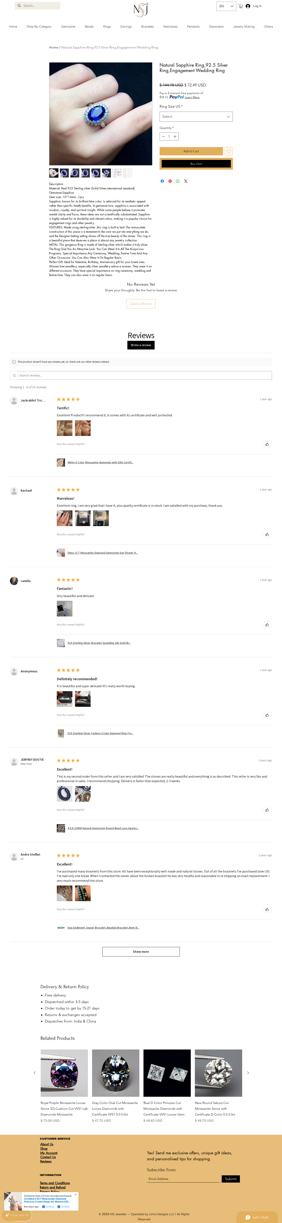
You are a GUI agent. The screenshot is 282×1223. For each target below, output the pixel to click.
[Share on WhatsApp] (177, 181)
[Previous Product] (34, 1072)
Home (53, 47)
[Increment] (175, 136)
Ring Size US (171, 106)
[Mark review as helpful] (267, 444)
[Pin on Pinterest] (170, 181)
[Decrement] (163, 136)
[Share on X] (185, 181)
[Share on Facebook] (162, 181)
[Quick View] (64, 1073)
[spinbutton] (169, 136)
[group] (141, 1086)
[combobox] (196, 117)
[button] (241, 6)
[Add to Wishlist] (229, 151)
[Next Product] (248, 1072)
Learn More (192, 97)
